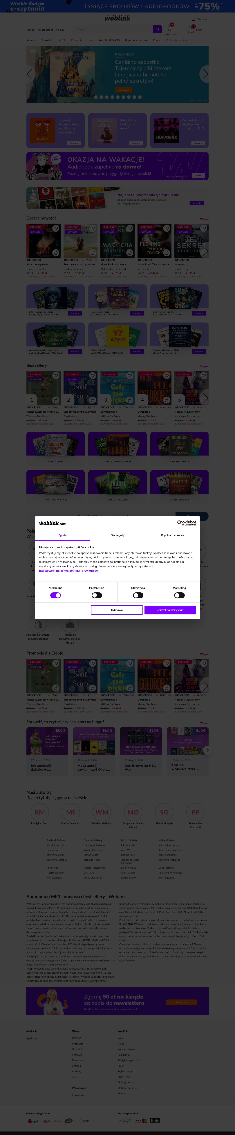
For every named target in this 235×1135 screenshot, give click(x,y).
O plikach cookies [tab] (172, 535)
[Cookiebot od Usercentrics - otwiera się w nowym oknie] (180, 523)
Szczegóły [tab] (117, 535)
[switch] (97, 595)
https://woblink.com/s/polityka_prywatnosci (69, 570)
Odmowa (117, 610)
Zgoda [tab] (62, 535)
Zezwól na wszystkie (170, 610)
